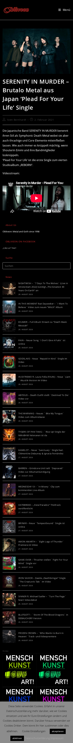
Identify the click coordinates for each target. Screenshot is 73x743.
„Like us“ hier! (9, 247)
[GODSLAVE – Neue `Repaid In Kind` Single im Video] (9, 361)
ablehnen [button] (17, 738)
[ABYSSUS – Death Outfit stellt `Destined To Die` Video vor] (9, 398)
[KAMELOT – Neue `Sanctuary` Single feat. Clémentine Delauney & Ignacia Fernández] (9, 453)
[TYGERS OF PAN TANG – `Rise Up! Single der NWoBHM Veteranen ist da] (9, 435)
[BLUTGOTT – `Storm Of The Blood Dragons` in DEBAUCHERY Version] (9, 618)
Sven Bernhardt (16, 119)
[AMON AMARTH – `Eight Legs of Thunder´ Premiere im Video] (9, 544)
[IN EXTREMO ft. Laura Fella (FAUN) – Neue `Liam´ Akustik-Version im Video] (9, 380)
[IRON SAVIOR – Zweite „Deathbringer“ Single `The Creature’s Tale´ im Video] (9, 581)
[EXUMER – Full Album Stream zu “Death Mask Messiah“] (9, 325)
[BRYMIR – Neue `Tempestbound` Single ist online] (9, 526)
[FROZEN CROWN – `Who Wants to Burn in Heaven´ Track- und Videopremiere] (9, 636)
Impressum (57, 738)
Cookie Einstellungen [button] (33, 731)
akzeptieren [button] (58, 731)
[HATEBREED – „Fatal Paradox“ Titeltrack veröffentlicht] (9, 508)
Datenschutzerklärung (37, 738)
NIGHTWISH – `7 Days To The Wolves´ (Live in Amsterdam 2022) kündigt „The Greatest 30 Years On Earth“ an (43, 287)
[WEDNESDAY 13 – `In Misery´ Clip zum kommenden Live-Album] (9, 490)
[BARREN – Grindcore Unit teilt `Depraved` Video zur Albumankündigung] (9, 471)
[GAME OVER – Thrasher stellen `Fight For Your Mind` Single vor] (9, 563)
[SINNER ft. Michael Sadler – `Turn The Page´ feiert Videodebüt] (9, 599)
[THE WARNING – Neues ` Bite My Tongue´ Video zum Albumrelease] (9, 416)
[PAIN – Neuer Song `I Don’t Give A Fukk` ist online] (9, 343)
